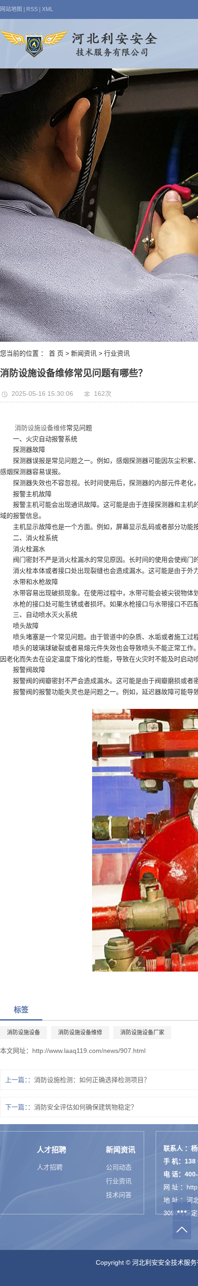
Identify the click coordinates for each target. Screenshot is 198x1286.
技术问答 (119, 1195)
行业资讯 (117, 353)
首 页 (56, 353)
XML (47, 9)
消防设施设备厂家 (142, 1032)
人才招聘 (50, 1167)
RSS (32, 9)
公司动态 (119, 1167)
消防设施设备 (23, 1032)
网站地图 (11, 9)
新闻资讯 (84, 353)
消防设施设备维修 (40, 427)
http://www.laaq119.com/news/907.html (89, 1050)
